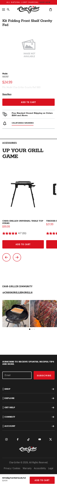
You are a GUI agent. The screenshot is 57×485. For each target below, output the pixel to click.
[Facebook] (17, 439)
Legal (50, 468)
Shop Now (44, 2)
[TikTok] (28, 439)
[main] (28, 177)
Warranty (27, 468)
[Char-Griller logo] (28, 449)
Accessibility (40, 468)
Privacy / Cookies (12, 468)
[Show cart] (50, 9)
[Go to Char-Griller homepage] (28, 9)
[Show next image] (17, 257)
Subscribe (44, 375)
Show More (6, 94)
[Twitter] (50, 439)
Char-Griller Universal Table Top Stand (22, 222)
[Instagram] (6, 439)
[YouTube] (39, 439)
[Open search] (8, 9)
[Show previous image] (6, 257)
